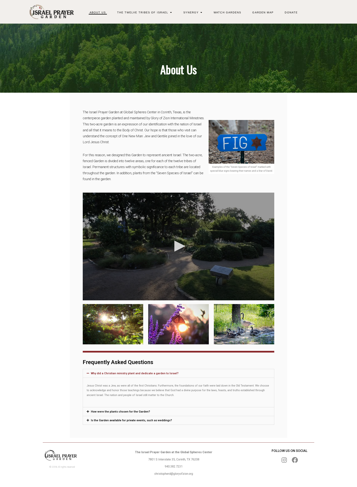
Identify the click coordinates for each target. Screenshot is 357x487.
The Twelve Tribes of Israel (142, 12)
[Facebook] (295, 460)
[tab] (178, 373)
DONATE (291, 12)
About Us (98, 12)
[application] (178, 246)
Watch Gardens (227, 12)
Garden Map (263, 12)
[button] (178, 246)
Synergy (191, 12)
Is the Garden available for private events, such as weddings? (131, 420)
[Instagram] (284, 460)
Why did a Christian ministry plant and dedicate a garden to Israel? (134, 373)
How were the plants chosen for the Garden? (120, 411)
